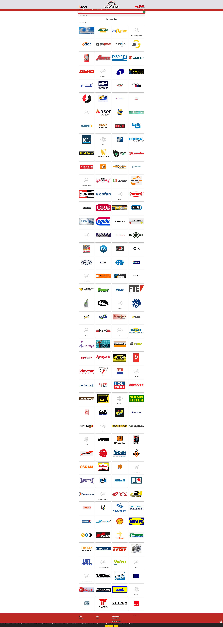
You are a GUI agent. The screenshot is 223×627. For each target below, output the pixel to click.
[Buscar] (144, 12)
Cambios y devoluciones (116, 621)
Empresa (80, 9)
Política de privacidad (115, 616)
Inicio (80, 15)
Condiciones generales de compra (118, 619)
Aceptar (106, 625)
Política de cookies (115, 618)
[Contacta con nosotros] (221, 621)
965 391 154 (136, 615)
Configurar (116, 625)
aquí (77, 623)
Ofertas (84, 9)
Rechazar (111, 625)
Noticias (97, 618)
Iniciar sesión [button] (141, 9)
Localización (110, 9)
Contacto (105, 9)
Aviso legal (114, 614)
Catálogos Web (100, 9)
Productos (94, 9)
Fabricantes (89, 9)
